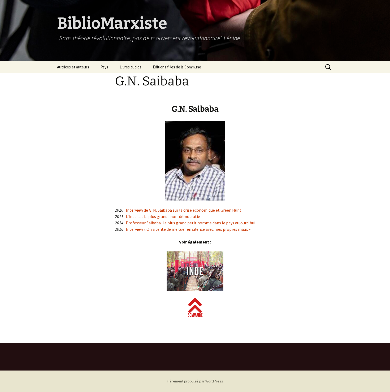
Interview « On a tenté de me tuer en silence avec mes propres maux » (188, 229)
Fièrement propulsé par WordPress (195, 381)
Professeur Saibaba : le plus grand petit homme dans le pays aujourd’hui (190, 222)
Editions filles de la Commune (177, 66)
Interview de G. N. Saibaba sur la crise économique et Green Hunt (183, 210)
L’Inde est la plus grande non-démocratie (163, 216)
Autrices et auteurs (73, 66)
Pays (104, 66)
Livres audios (130, 66)
